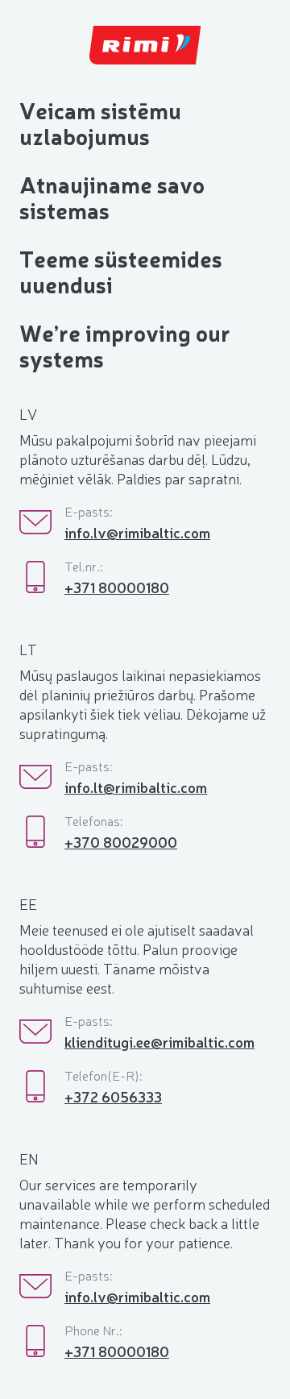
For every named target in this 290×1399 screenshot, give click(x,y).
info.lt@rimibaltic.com (135, 786)
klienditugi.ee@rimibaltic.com (159, 1041)
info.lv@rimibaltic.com (137, 532)
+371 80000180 (116, 586)
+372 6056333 (113, 1096)
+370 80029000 (120, 841)
